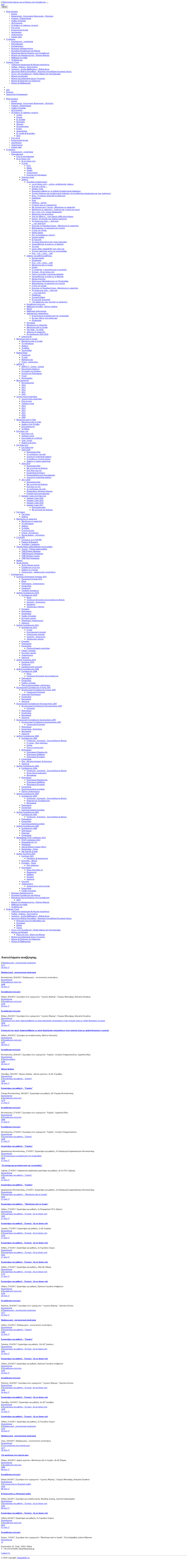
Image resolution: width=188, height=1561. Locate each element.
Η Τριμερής (36, 239)
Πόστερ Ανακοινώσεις (30, 791)
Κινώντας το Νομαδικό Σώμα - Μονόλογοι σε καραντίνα (55, 288)
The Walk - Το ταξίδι (35, 330)
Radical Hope (21, 353)
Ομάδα (29, 170)
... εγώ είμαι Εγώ (39, 223)
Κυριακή (30, 877)
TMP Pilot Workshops (30, 558)
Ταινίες (19, 928)
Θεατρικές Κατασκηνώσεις (22, 893)
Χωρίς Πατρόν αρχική (30, 565)
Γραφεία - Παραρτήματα (21, 106)
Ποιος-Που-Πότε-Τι (35, 870)
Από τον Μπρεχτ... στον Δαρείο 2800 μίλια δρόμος (52, 216)
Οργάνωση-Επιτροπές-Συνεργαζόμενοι (42, 676)
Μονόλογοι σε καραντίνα (37, 325)
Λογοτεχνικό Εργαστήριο (26, 396)
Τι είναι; (24, 163)
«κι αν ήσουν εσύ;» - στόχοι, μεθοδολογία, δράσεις (53, 184)
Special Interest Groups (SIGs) (33, 847)
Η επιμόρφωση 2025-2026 (37, 334)
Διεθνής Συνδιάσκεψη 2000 (27, 826)
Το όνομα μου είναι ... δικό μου (44, 290)
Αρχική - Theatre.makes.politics (34, 549)
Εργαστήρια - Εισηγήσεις (31, 729)
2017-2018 (25, 480)
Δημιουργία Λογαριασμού (16, 94)
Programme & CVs (29, 842)
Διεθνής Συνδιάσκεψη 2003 (27, 794)
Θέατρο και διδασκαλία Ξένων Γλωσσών (28, 937)
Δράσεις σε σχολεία (29, 570)
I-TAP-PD (20, 537)
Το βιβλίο (25, 348)
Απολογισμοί (32, 173)
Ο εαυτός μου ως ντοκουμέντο (44, 205)
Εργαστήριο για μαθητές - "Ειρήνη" (17, 1088)
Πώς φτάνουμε (33, 865)
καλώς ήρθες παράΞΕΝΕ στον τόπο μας (48, 249)
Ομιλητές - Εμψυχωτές (36, 602)
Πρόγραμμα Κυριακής (36, 757)
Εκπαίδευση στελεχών (36, 304)
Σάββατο (30, 874)
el (3, 4)
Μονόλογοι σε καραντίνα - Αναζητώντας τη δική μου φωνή (56, 209)
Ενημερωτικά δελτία (19, 140)
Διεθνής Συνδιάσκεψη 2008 (27, 669)
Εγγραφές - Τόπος (28, 863)
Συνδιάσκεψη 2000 (29, 828)
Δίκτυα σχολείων (39, 279)
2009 (23, 417)
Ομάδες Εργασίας (18, 108)
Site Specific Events (29, 851)
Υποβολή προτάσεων (30, 590)
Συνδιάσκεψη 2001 (29, 814)
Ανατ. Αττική (26, 440)
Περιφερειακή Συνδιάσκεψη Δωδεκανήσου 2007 (36, 720)
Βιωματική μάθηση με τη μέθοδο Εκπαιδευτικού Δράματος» (56, 191)
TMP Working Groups (30, 556)
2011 (23, 392)
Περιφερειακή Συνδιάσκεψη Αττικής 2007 (33, 687)
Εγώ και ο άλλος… (39, 186)
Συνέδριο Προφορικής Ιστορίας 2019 (31, 577)
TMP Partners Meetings (31, 551)
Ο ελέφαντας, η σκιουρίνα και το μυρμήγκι (49, 269)
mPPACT (20, 364)
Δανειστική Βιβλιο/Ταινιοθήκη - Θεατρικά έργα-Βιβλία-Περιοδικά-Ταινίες (41, 918)
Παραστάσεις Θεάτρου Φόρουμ (40, 491)
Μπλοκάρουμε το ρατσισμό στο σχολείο (48, 228)
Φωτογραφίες (26, 378)
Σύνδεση (9, 92)
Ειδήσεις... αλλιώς (39, 203)
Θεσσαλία (20, 122)
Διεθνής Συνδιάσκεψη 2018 (27, 593)
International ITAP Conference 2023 (31, 837)
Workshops (26, 844)
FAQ (29, 166)
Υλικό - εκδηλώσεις (29, 362)
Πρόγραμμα (26, 611)
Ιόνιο (18, 136)
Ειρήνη (34, 267)
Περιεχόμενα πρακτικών (37, 773)
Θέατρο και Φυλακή (19, 932)
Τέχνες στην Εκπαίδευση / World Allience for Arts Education (36, 930)
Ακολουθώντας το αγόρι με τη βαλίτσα (47, 244)
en (2, 4)
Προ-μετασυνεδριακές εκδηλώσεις (35, 685)
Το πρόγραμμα (27, 343)
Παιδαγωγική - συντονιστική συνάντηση (18, 972)
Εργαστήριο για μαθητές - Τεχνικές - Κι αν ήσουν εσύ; (24, 1223)
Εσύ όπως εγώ (22, 431)
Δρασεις (24, 346)
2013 (23, 387)
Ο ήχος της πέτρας (39, 230)
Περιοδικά (20, 923)
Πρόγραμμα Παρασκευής (37, 752)
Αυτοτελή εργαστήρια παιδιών (39, 457)
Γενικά (29, 630)
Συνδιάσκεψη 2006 (29, 738)
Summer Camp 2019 (35, 500)
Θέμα (23, 581)
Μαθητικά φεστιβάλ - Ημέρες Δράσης (42, 306)
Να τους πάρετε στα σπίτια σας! (45, 318)
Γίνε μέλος (15, 138)
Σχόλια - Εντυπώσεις (29, 533)
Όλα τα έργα (26, 401)
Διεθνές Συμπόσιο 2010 (26, 660)
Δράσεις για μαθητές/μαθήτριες (39, 256)
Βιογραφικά (26, 699)
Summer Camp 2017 (35, 505)
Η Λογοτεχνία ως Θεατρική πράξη (16, 1494)
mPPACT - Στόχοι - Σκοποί (32, 366)
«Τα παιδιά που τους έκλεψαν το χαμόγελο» (50, 302)
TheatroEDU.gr (23, 1558)
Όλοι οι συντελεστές (35, 747)
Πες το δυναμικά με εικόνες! (43, 235)
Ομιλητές (25, 881)
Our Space (31, 323)
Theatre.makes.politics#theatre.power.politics (34, 547)
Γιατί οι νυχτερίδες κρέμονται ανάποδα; (48, 274)
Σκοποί (14, 101)
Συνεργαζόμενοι (28, 426)
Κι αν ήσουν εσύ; (23, 159)
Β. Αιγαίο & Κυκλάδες (25, 133)
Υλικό (24, 376)
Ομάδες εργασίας (28, 650)
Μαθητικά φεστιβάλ (19, 904)
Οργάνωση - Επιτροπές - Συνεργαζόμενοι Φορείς (47, 741)
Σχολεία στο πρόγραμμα (36, 175)
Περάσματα (36, 260)
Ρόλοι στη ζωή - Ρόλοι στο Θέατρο (30, 934)
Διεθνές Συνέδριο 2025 (25, 854)
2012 (23, 390)
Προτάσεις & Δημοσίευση (37, 858)
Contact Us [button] (5, 1553)
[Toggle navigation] (47, 2)
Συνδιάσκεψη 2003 (29, 796)
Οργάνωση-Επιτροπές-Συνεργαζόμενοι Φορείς (46, 600)
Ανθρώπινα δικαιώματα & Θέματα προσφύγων (30, 911)
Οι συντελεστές (27, 530)
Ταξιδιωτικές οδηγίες (35, 639)
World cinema (37, 233)
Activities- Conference (30, 544)
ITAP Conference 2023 (30, 840)
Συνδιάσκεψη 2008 (29, 671)
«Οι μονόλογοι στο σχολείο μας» (15, 1455)
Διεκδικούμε (16, 142)
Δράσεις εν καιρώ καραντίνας (39, 461)
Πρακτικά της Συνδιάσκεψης (38, 801)
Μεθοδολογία (27, 360)
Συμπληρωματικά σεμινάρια (33, 789)
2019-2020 (25, 450)
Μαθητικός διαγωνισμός (36, 311)
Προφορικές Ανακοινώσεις (32, 620)
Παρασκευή (31, 872)
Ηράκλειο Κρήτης (28, 443)
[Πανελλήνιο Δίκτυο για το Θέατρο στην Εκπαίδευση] (23, 2)
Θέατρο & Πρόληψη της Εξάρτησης (25, 939)
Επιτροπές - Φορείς (29, 861)
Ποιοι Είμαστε (12, 99)
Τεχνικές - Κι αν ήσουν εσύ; (43, 272)
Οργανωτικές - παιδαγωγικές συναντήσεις (38, 572)
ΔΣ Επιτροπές (17, 110)
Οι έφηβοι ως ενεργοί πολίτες (39, 459)
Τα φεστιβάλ (26, 350)
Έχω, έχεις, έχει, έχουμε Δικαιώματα (47, 212)
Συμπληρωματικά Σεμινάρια (33, 824)
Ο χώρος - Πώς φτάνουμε (37, 743)
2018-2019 (25, 463)
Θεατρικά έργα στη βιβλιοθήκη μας (30, 921)
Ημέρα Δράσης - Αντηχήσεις (33, 535)
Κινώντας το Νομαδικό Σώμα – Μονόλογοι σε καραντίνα (55, 226)
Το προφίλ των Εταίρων (31, 371)
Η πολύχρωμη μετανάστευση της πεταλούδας (50, 316)
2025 (18, 900)
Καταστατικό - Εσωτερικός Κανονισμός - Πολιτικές (32, 103)
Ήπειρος (19, 124)
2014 (23, 385)
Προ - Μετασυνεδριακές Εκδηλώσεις (36, 761)
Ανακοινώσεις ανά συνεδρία (38, 886)
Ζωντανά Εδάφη (38, 297)
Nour (34, 200)
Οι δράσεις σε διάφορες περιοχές (24, 112)
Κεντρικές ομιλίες (28, 618)
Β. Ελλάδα (20, 119)
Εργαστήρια (26, 586)
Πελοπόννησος (22, 126)
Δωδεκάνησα (21, 131)
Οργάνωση (25, 355)
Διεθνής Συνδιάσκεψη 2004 (27, 766)
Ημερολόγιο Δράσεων (30, 369)
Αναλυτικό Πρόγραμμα (31, 694)
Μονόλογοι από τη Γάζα (26, 420)
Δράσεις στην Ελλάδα (30, 424)
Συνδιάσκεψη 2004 (29, 768)
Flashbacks (36, 198)
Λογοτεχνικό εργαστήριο (31, 399)
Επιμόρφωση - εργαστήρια (22, 152)
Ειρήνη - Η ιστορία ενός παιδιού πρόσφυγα (49, 219)
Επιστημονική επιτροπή (36, 632)
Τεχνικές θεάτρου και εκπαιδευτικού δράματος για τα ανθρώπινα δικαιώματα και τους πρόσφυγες (71, 193)
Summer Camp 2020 (35, 498)
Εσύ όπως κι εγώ (34, 487)
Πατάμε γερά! (37, 189)
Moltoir (19, 560)
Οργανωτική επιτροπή (36, 634)
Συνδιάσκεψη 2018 (29, 595)
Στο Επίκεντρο (22, 445)
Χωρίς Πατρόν (22, 563)
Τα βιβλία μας (17, 907)
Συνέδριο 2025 (27, 856)
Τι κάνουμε (10, 149)
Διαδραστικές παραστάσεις (37, 313)
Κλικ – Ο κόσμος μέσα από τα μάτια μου (48, 196)
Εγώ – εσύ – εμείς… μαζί (42, 253)
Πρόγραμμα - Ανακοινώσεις (32, 584)
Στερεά (19, 117)
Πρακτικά (25, 833)
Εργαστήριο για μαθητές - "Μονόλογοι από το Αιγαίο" (24, 1204)
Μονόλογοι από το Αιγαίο (42, 265)
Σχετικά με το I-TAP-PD (31, 540)
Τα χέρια (35, 246)
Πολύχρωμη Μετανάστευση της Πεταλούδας (50, 281)
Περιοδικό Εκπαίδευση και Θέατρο (25, 895)
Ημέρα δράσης (7, 1069)
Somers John (16, 147)
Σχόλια (29, 745)
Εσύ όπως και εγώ (34, 470)
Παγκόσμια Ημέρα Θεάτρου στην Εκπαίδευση (30, 898)
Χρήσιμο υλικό (27, 177)
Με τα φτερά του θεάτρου (37, 468)
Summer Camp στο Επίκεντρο (33, 496)
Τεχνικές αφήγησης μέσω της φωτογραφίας (49, 251)
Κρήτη (19, 129)
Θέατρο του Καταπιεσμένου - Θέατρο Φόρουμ (30, 902)
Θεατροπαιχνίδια (33, 452)
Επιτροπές (31, 708)
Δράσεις (24, 179)
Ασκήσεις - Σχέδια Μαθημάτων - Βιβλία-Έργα (30, 916)
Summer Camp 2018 (35, 503)
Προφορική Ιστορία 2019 (31, 579)
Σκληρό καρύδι (38, 237)
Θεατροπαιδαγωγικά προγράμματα (41, 475)
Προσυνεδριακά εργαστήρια (38, 648)
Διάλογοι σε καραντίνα (36, 332)
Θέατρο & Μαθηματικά (20, 941)
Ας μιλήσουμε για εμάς (36, 454)
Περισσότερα (6, 980)
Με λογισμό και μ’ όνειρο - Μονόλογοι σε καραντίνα (53, 207)
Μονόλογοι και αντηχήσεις (42, 214)
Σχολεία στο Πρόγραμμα (31, 373)
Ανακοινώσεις (17, 145)
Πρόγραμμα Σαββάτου (36, 754)
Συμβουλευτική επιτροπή (31, 667)
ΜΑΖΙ (29, 309)
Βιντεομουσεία (22, 380)
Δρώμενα (25, 623)
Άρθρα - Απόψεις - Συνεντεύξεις (24, 914)
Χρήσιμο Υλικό (12, 909)
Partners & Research (29, 542)
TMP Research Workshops (32, 553)
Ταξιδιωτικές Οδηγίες (35, 607)
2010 (23, 394)
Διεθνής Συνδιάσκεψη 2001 (27, 812)
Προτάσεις (31, 604)
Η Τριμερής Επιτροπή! (41, 300)
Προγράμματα (17, 154)
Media (29, 168)
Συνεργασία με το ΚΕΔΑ (31, 438)
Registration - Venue (29, 849)
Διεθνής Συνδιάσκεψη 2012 (27, 625)
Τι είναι (24, 357)
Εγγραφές (25, 609)
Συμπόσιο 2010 (27, 662)
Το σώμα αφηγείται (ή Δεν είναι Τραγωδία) (49, 242)
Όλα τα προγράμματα (25, 156)
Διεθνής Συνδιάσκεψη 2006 (27, 736)
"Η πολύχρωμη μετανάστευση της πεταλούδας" (22, 1165)
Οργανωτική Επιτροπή (36, 692)
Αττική (19, 115)
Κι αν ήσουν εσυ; (28, 161)
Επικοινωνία (26, 336)
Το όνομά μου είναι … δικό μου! (45, 221)
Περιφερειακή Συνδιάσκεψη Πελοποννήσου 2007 (36, 704)
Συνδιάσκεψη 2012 (29, 627)
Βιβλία (19, 925)
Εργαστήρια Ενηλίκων (36, 473)
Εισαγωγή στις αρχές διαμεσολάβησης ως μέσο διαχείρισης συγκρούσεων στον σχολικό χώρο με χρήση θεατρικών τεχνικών (55, 1030)
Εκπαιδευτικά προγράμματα (38, 493)
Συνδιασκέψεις (17, 574)
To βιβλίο (25, 429)
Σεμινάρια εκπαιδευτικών (37, 182)
